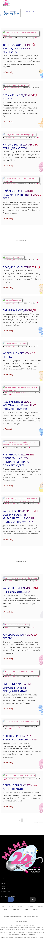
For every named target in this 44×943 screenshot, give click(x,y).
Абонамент (4, 889)
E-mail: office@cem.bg (21, 939)
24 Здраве (35, 909)
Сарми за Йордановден (19, 310)
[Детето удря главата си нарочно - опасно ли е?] (21, 724)
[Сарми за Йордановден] (12, 300)
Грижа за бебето (10, 184)
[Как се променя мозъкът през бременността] (20, 578)
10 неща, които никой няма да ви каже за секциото (19, 48)
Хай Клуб (30, 907)
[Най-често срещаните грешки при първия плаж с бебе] (21, 181)
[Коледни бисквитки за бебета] (15, 343)
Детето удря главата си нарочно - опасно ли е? (20, 737)
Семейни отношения (12, 88)
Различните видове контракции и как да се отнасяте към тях (19, 405)
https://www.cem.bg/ (34, 939)
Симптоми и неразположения (15, 393)
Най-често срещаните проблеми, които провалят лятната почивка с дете (18, 460)
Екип (2, 881)
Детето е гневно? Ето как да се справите (20, 787)
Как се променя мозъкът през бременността (20, 589)
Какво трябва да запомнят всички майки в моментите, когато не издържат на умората (22, 516)
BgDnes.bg (16, 909)
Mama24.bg (8, 72)
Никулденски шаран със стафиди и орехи (20, 146)
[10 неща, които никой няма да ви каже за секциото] (21, 35)
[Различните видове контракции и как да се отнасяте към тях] (21, 390)
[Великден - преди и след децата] (16, 85)
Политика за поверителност (9, 894)
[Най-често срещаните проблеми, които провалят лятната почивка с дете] (21, 445)
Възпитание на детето (13, 778)
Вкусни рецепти (10, 137)
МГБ (3, 907)
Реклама (3, 886)
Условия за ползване (7, 891)
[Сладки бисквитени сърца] (13, 257)
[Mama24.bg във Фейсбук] (11, 899)
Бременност (29, 12)
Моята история (10, 504)
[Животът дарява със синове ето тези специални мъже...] (21, 674)
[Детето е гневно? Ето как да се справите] (19, 775)
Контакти (3, 883)
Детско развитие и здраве (14, 727)
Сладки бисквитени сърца (21, 267)
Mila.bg (25, 909)
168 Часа (20, 907)
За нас (3, 878)
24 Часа (11, 907)
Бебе (38, 12)
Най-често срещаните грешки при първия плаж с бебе (22, 194)
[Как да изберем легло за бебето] (16, 625)
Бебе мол (8, 627)
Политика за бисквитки (8, 896)
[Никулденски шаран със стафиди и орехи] (19, 135)
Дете (6, 447)
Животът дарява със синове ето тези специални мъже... (17, 687)
